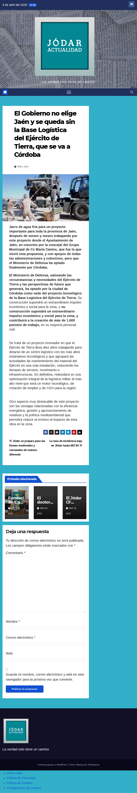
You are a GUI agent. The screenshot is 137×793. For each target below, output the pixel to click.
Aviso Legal (14, 773)
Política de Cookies (19, 783)
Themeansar (93, 764)
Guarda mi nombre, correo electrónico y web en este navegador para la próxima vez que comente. (45, 677)
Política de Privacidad (21, 778)
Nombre (13, 621)
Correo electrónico (20, 637)
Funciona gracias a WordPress (53, 764)
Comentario (15, 553)
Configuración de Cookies (24, 788)
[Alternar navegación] (69, 92)
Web (9, 653)
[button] (131, 92)
